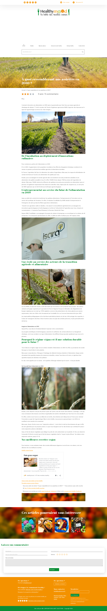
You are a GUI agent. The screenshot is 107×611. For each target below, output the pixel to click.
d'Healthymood (27, 582)
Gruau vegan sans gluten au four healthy (32, 480)
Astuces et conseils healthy (56, 45)
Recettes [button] (32, 45)
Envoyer (52, 569)
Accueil (23, 45)
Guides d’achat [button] (82, 45)
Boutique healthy (70, 45)
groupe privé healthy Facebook (73, 491)
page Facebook (45, 491)
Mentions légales (58, 595)
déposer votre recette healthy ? (34, 589)
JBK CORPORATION (46, 608)
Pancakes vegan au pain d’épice (30, 483)
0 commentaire (51, 94)
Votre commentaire (9, 557)
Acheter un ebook (60, 584)
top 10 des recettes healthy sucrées (34, 488)
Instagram (53, 491)
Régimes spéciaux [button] (42, 45)
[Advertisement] (53, 30)
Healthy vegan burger (27, 450)
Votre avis (53, 554)
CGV (60, 597)
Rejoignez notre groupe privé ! (36, 600)
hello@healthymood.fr (59, 591)
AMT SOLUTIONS (58, 608)
